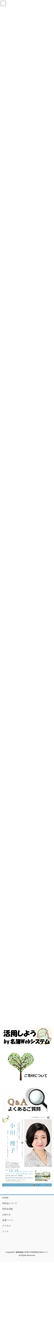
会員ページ (7, 1220)
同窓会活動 (7, 1209)
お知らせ (6, 1214)
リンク (5, 1231)
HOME (5, 1197)
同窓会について (9, 1203)
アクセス (6, 1225)
